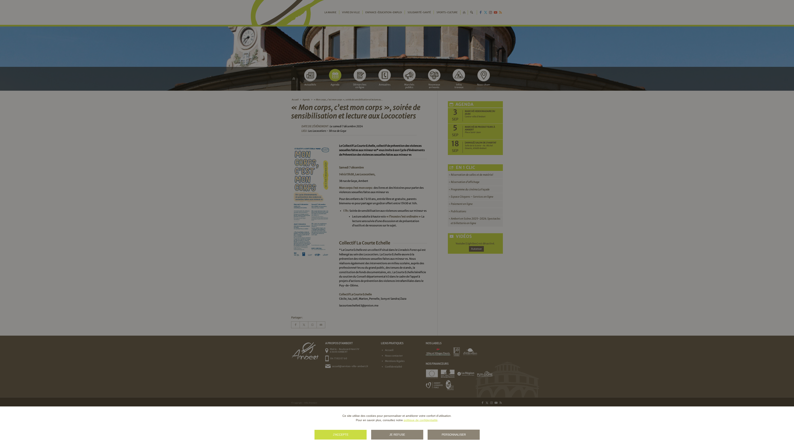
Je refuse (397, 434)
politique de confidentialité (421, 420)
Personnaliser (454, 434)
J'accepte (340, 434)
